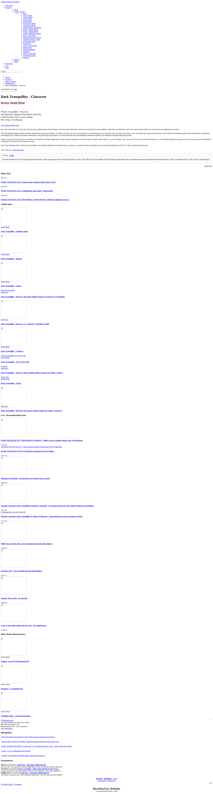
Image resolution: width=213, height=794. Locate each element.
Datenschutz (102, 781)
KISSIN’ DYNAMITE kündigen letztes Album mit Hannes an (23, 756)
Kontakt (99, 779)
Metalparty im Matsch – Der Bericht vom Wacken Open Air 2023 (25, 478)
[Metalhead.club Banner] (7, 720)
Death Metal (5, 227)
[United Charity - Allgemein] (11, 784)
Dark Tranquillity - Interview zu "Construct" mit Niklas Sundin (25, 324)
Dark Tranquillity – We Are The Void (15, 362)
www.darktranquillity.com (10, 125)
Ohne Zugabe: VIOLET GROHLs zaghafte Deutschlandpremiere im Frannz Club (30, 742)
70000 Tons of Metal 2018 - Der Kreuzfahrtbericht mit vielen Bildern (26, 544)
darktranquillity (19, 150)
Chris (11, 156)
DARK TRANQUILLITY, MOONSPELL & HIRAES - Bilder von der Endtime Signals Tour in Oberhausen (42, 440)
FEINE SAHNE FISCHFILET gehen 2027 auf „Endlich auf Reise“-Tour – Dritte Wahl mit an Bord (36, 746)
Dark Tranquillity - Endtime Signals (14, 231)
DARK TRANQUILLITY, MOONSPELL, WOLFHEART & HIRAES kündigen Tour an (35, 200)
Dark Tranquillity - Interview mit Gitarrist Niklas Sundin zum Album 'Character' (31, 411)
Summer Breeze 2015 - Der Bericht (14, 598)
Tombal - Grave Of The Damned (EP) (15, 661)
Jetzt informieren (7, 728)
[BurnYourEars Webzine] (10, 2)
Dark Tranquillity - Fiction (11, 383)
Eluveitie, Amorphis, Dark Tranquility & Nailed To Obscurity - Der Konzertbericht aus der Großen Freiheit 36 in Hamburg (47, 506)
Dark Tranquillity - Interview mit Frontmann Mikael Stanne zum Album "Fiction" (32, 373)
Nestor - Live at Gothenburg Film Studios (16, 751)
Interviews (4, 292)
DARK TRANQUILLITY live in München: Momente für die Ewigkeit (27, 451)
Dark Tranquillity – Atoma (11, 286)
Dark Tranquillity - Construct (12, 351)
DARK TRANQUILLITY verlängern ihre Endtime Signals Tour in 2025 (28, 182)
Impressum (111, 781)
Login (115, 779)
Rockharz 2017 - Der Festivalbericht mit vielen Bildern (21, 571)
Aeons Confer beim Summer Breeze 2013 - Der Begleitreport (23, 625)
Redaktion (107, 779)
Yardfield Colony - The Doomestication (15, 716)
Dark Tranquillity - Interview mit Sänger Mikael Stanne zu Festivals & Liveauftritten (33, 297)
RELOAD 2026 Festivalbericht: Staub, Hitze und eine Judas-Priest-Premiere (28, 737)
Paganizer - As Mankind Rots (12, 689)
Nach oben (208, 166)
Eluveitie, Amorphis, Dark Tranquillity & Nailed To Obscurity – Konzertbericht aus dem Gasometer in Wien (41, 516)
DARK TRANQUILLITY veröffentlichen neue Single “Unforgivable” (27, 191)
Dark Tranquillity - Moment (11, 259)
